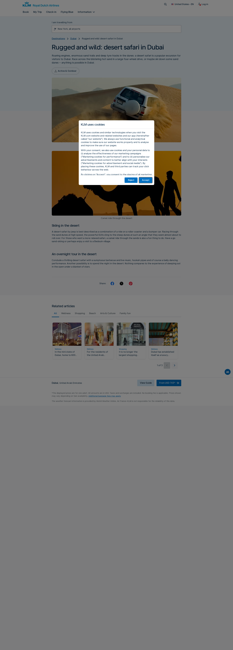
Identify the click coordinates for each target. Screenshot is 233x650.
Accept (145, 180)
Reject (131, 180)
